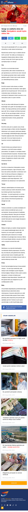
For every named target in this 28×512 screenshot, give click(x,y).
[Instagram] (4, 505)
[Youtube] (10, 505)
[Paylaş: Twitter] (11, 38)
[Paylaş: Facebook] (4, 38)
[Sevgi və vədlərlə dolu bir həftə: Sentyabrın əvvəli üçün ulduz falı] (14, 14)
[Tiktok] (13, 505)
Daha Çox (14, 483)
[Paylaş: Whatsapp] (17, 38)
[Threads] (16, 505)
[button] (24, 38)
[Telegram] (7, 505)
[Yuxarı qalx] (24, 508)
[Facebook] (1, 505)
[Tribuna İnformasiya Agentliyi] (10, 2)
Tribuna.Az (8, 498)
